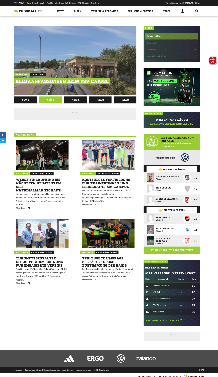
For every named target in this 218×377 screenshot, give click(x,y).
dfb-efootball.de (39, 3)
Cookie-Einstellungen (101, 370)
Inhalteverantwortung (83, 370)
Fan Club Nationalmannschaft (57, 3)
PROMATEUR (19, 3)
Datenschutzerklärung (33, 370)
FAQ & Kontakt (83, 3)
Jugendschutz (67, 370)
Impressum (18, 370)
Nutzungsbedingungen (51, 370)
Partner (73, 3)
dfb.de (29, 3)
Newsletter (95, 3)
